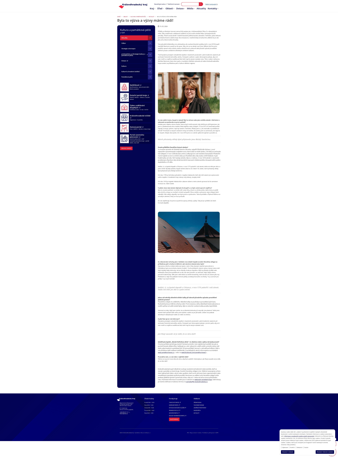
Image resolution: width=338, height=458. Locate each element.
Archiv (146, 109)
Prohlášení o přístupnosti (208, 432)
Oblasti (169, 8)
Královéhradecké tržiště (140, 115)
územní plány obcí (135, 139)
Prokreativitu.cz (174, 410)
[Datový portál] (124, 128)
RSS (188, 432)
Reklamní (299, 447)
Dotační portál (173, 413)
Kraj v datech (134, 129)
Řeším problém (134, 89)
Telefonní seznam (174, 4)
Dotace (180, 8)
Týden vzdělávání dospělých (137, 106)
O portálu (140, 120)
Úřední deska (197, 402)
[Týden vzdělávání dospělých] (124, 107)
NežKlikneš (135, 85)
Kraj (152, 8)
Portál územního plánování (137, 136)
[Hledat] (201, 4)
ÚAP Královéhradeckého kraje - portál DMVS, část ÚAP (139, 141)
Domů (119, 16)
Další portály (174, 419)
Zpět (123, 33)
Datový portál (136, 127)
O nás (141, 109)
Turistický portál (174, 402)
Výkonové (285, 447)
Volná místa (197, 410)
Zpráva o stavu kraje (145, 129)
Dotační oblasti (134, 97)
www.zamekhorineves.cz (166, 352)
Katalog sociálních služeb (177, 408)
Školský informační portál (177, 415)
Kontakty (212, 8)
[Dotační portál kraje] (124, 97)
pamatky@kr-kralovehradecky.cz (197, 382)
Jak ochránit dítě (144, 87)
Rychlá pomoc (134, 87)
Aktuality (201, 8)
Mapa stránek (193, 432)
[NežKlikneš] (124, 87)
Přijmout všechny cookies (325, 452)
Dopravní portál (174, 405)
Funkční (292, 447)
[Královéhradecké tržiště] (124, 118)
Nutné (306, 447)
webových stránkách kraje (203, 380)
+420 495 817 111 (124, 412)
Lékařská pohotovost (200, 408)
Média (190, 8)
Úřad (159, 8)
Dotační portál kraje (138, 95)
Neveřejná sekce (160, 4)
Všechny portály (126, 148)
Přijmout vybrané (287, 452)
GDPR (216, 432)
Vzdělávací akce (134, 109)
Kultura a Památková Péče (138, 16)
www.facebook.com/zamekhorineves (193, 352)
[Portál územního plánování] (124, 139)
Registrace (133, 120)
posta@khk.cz (124, 413)
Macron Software (145, 432)
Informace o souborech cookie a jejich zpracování (299, 436)
